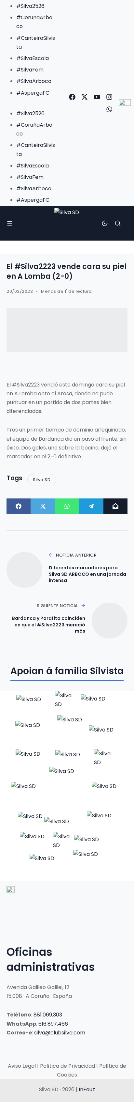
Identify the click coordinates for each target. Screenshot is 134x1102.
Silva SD (41, 480)
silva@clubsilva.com (59, 1032)
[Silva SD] (66, 223)
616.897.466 (53, 1024)
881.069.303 (48, 1014)
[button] (29, 101)
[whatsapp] (109, 109)
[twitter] (84, 97)
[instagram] (109, 97)
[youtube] (97, 97)
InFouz (87, 1089)
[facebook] (72, 97)
